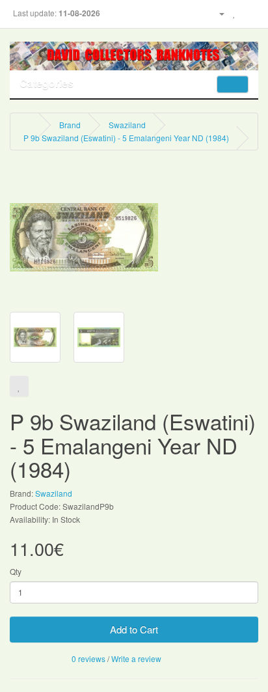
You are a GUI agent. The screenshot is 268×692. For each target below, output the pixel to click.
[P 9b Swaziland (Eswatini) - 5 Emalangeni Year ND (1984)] (84, 236)
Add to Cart (134, 629)
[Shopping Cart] (248, 12)
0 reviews (88, 658)
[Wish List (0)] (234, 12)
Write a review (136, 658)
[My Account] (216, 12)
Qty (15, 571)
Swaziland (127, 124)
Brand (70, 124)
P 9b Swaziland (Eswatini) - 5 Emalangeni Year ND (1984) (126, 137)
